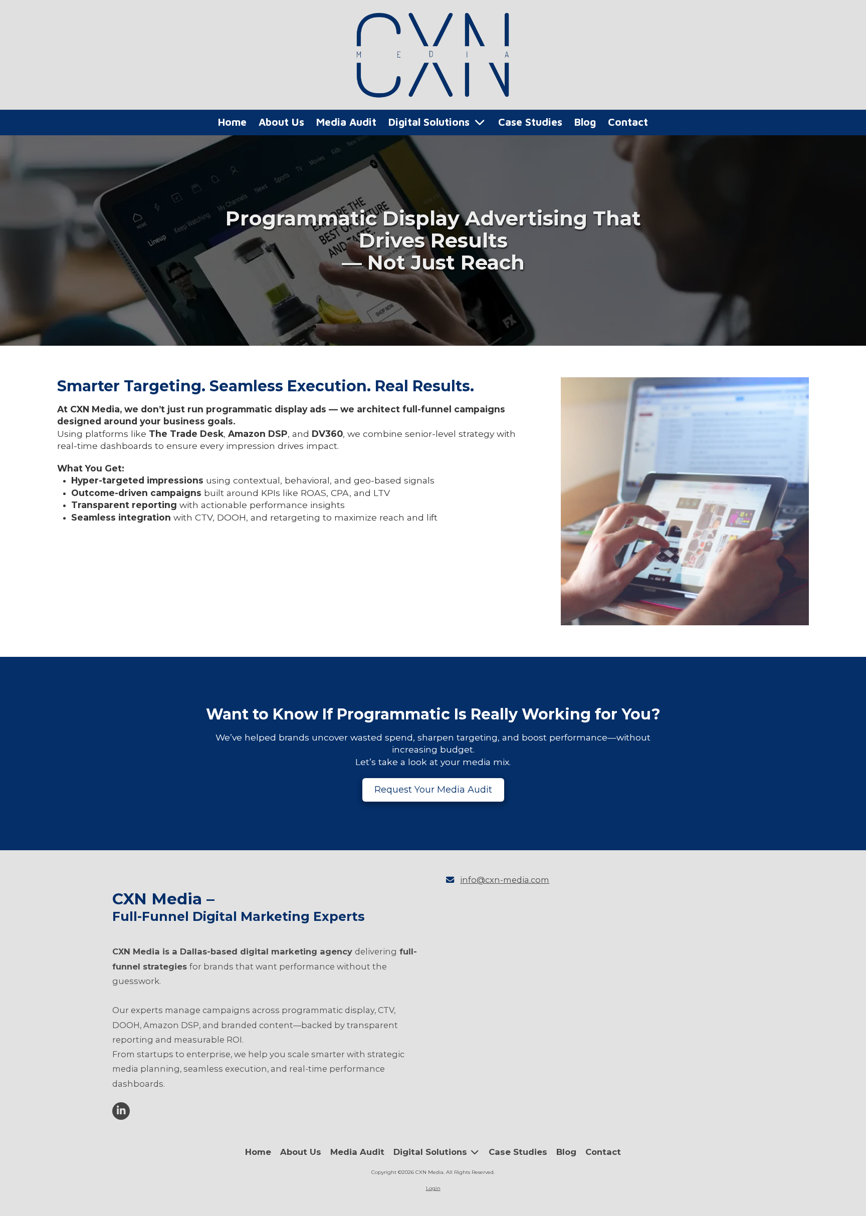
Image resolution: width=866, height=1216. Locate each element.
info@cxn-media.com (504, 880)
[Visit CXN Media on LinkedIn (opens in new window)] (121, 1111)
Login (433, 1188)
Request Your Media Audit (433, 789)
